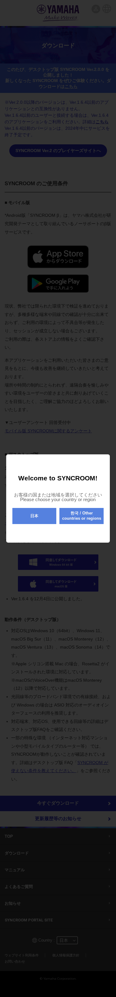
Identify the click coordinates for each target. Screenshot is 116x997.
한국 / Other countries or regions (81, 516)
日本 (34, 516)
